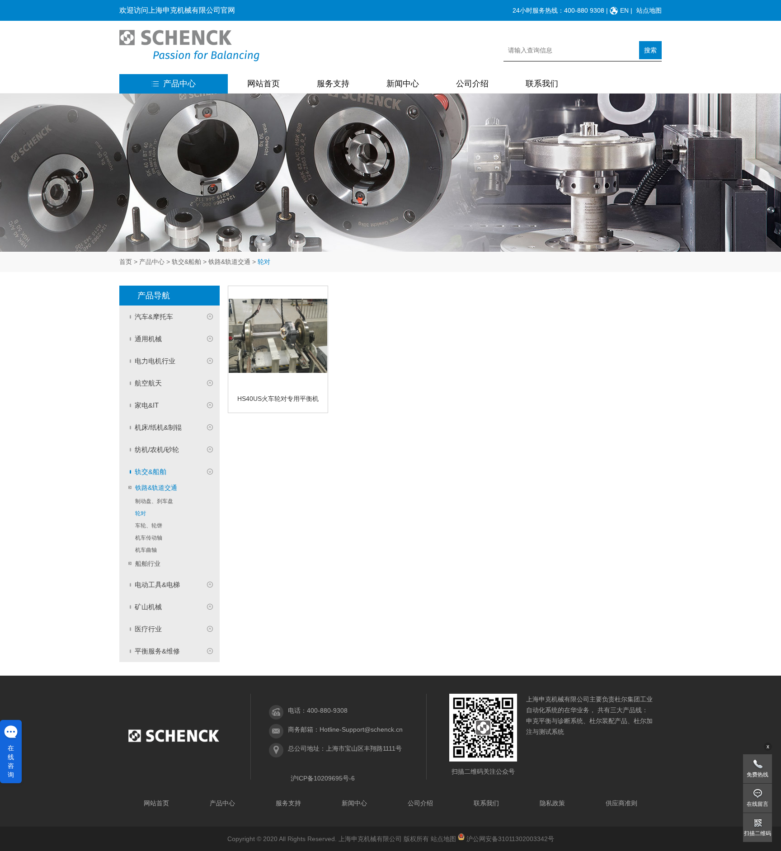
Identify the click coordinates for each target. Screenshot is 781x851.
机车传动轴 (148, 538)
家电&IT (147, 405)
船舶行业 (147, 563)
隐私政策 (552, 803)
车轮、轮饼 (148, 525)
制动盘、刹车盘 (154, 501)
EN (624, 10)
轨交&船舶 (186, 261)
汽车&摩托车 (154, 316)
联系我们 (542, 83)
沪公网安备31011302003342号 (510, 838)
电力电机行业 (155, 361)
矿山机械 (148, 607)
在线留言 (757, 804)
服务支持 (333, 83)
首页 (125, 261)
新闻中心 (402, 83)
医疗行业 (148, 629)
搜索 (650, 50)
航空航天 (148, 383)
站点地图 (649, 10)
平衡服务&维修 (157, 651)
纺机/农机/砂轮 (157, 449)
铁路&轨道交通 (229, 261)
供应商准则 (621, 803)
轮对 (140, 513)
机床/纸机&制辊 (158, 427)
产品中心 (179, 83)
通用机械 (148, 339)
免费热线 (757, 774)
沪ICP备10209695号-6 (323, 778)
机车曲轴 (146, 550)
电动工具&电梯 (157, 584)
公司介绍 (472, 83)
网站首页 (263, 83)
